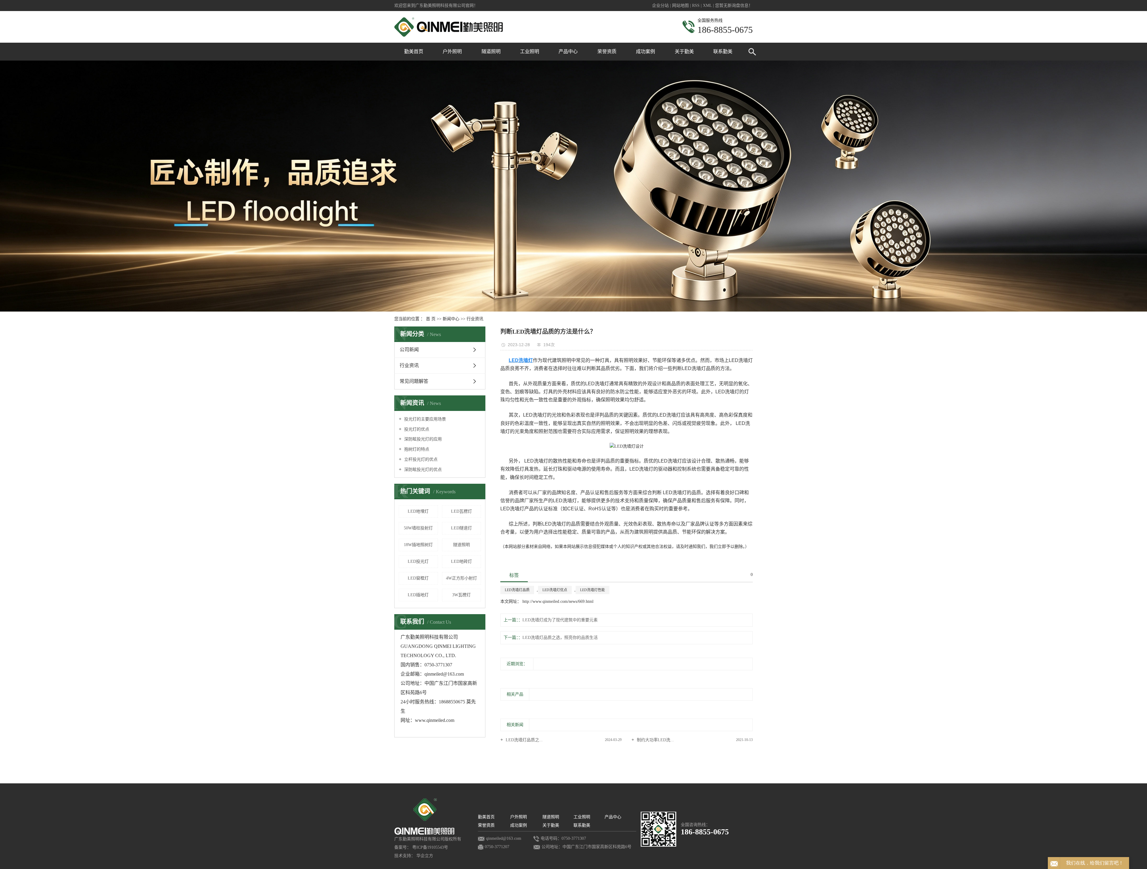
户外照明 (452, 51)
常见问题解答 (414, 381)
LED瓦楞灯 (461, 511)
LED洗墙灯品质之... (524, 740)
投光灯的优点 (416, 429)
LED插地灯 (418, 595)
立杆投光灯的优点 (420, 459)
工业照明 (529, 51)
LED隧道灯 (461, 528)
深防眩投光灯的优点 (422, 469)
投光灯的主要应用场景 (424, 419)
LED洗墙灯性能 (592, 590)
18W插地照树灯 (418, 545)
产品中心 (568, 51)
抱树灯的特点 (416, 449)
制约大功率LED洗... (655, 740)
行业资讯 (475, 319)
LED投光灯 (418, 561)
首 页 (431, 319)
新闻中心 (451, 319)
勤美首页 (413, 51)
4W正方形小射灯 (461, 578)
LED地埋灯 (418, 511)
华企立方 (424, 855)
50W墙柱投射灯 (418, 528)
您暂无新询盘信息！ (734, 5)
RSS (696, 5)
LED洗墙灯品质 (517, 590)
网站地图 (681, 5)
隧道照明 (491, 51)
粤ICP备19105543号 (430, 847)
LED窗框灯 (418, 578)
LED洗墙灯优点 (554, 590)
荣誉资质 (607, 51)
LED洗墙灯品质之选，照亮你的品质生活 (560, 637)
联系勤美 (722, 51)
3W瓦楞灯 (461, 595)
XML (707, 5)
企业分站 (660, 5)
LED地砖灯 (461, 561)
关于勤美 (684, 51)
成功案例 (645, 51)
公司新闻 (409, 349)
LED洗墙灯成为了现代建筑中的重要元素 (560, 620)
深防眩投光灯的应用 (422, 439)
